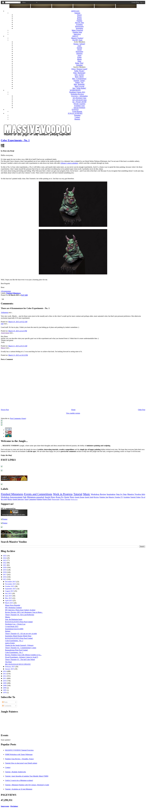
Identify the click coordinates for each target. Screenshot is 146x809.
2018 (5, 572)
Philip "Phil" (79, 63)
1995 (5, 690)
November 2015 (10, 584)
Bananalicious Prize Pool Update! (16, 650)
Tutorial (77, 494)
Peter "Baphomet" (79, 73)
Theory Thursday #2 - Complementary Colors (20, 648)
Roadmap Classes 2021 (77, 92)
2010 (5, 681)
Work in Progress (63, 494)
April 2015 (9, 600)
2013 (5, 674)
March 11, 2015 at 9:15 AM (17, 346)
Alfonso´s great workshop (69, 163)
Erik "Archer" (79, 75)
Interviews (77, 34)
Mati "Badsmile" (79, 84)
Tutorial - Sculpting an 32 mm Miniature (18, 789)
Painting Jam (104, 497)
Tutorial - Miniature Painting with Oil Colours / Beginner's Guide (27, 785)
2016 (5, 577)
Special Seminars (79, 107)
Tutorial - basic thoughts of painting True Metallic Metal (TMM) (26, 776)
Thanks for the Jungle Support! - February (19, 645)
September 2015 (10, 589)
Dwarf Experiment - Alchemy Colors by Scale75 (21, 657)
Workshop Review (98, 494)
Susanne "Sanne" (79, 80)
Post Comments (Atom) (18, 418)
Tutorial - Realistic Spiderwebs (15, 772)
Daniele (79, 48)
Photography (79, 26)
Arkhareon (5, 312)
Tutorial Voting (135, 497)
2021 (5, 565)
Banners (77, 119)
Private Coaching (79, 104)
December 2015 (10, 582)
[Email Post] (2, 299)
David (79, 50)
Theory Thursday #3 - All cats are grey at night (21, 633)
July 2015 (8, 593)
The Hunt (8, 662)
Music (86, 494)
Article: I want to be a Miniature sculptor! (19, 780)
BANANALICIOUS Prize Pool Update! (19, 622)
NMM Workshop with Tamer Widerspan (18, 754)
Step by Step (121, 494)
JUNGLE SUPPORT (75, 113)
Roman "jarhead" (79, 44)
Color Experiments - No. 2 (14, 641)
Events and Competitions (38, 494)
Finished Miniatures (12, 494)
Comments (7, 706)
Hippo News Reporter (12, 605)
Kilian (79, 57)
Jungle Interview (18, 499)
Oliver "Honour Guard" (79, 69)
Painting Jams (77, 32)
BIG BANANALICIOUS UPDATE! (18, 664)
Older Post (141, 410)
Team (26, 499)
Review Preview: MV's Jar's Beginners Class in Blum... (24, 612)
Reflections (74, 499)
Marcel (3, 348)
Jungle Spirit (89, 497)
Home (73, 410)
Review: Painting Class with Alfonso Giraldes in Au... (23, 655)
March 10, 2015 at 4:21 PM (17, 331)
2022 (5, 563)
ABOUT (75, 36)
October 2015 (10, 586)
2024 (5, 558)
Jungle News (50, 497)
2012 (5, 676)
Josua (79, 55)
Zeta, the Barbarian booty (13, 619)
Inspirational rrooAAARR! (14, 629)
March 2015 (9, 603)
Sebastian (79, 65)
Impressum (5, 806)
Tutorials (77, 13)
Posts (5, 702)
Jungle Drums (79, 497)
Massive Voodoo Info (136, 494)
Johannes (79, 53)
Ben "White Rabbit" (79, 88)
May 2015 (8, 598)
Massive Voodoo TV (116, 497)
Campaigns (32, 499)
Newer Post (5, 410)
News (72, 497)
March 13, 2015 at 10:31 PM (18, 355)
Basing (79, 19)
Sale (24, 497)
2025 (5, 556)
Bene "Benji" (79, 77)
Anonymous (5, 333)
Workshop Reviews (77, 94)
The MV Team (77, 40)
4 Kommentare (6, 291)
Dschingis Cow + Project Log (15, 624)
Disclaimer (14, 806)
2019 (5, 570)
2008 (5, 685)
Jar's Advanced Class (79, 100)
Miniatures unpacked (35, 497)
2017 (5, 574)
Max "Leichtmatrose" (79, 78)
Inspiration (79, 28)
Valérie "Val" (79, 82)
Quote (66, 497)
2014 (5, 671)
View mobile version (73, 413)
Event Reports (77, 111)
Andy (79, 46)
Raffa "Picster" (79, 71)
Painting (79, 21)
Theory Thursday (65, 499)
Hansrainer (79, 51)
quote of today (10, 643)
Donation (77, 115)
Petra (79, 61)
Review (96, 497)
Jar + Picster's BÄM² (79, 102)
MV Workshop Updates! (13, 607)
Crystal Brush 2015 (11, 626)
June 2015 (8, 596)
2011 (5, 678)
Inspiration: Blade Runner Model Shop (18, 636)
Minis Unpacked (77, 30)
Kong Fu (59, 497)
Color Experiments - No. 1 (15, 140)
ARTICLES (75, 11)
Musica (9, 499)
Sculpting (79, 24)
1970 (5, 692)
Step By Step (79, 22)
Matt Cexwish (79, 86)
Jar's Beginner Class (79, 98)
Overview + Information (79, 96)
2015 (5, 579)
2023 (5, 560)
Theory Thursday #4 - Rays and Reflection (19, 615)
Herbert (7, 631)
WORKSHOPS (75, 90)
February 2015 (10, 666)
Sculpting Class (79, 106)
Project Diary (47, 499)
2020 (5, 567)
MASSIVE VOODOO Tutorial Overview (19, 750)
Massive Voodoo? (77, 38)
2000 (5, 688)
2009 (5, 683)
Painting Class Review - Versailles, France (19, 759)
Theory (79, 15)
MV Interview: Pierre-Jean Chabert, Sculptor (20, 610)
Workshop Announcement (11, 497)
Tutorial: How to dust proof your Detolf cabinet (21, 763)
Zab (2, 324)
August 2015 (9, 591)
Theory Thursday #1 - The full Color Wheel (20, 659)
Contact (77, 117)
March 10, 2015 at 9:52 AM (17, 322)
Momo (79, 59)
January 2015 (10, 669)
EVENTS (75, 109)
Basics (79, 17)
